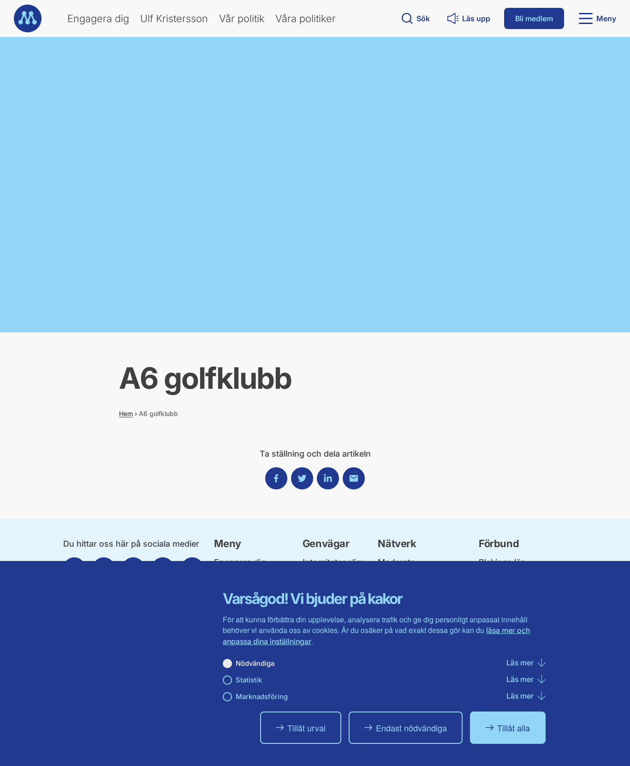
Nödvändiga (255, 663)
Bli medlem (534, 18)
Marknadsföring (262, 696)
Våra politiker (305, 18)
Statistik (249, 680)
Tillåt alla (513, 728)
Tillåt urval (306, 728)
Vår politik (241, 18)
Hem (126, 413)
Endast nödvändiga (411, 728)
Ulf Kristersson (174, 18)
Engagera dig (98, 18)
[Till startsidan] (28, 18)
